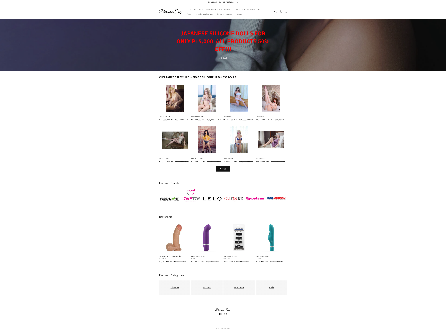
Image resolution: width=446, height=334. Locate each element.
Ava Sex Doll (227, 117)
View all (223, 169)
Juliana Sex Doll (164, 117)
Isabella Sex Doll (197, 158)
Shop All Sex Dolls (223, 58)
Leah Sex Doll (260, 158)
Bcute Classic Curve (198, 256)
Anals (271, 287)
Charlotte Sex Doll (197, 117)
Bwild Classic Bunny (262, 256)
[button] (198, 9)
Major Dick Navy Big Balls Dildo (170, 256)
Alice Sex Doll (260, 117)
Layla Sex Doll (228, 158)
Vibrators (175, 287)
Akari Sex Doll (164, 158)
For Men (207, 287)
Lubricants (239, 287)
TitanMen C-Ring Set (230, 256)
